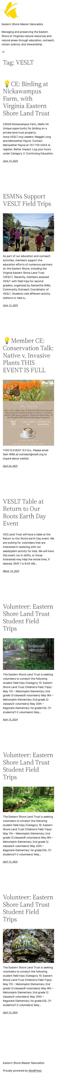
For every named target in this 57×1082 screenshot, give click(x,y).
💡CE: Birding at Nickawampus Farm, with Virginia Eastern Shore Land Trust (26, 98)
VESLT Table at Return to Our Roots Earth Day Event (24, 512)
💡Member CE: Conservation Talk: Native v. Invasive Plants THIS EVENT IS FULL (28, 355)
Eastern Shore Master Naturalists (22, 24)
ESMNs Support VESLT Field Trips (27, 200)
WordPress (35, 1070)
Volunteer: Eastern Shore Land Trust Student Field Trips (28, 617)
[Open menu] (3, 52)
